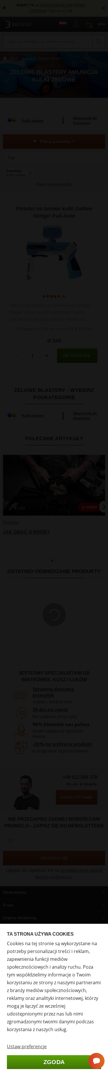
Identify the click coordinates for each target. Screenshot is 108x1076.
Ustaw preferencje (27, 1046)
